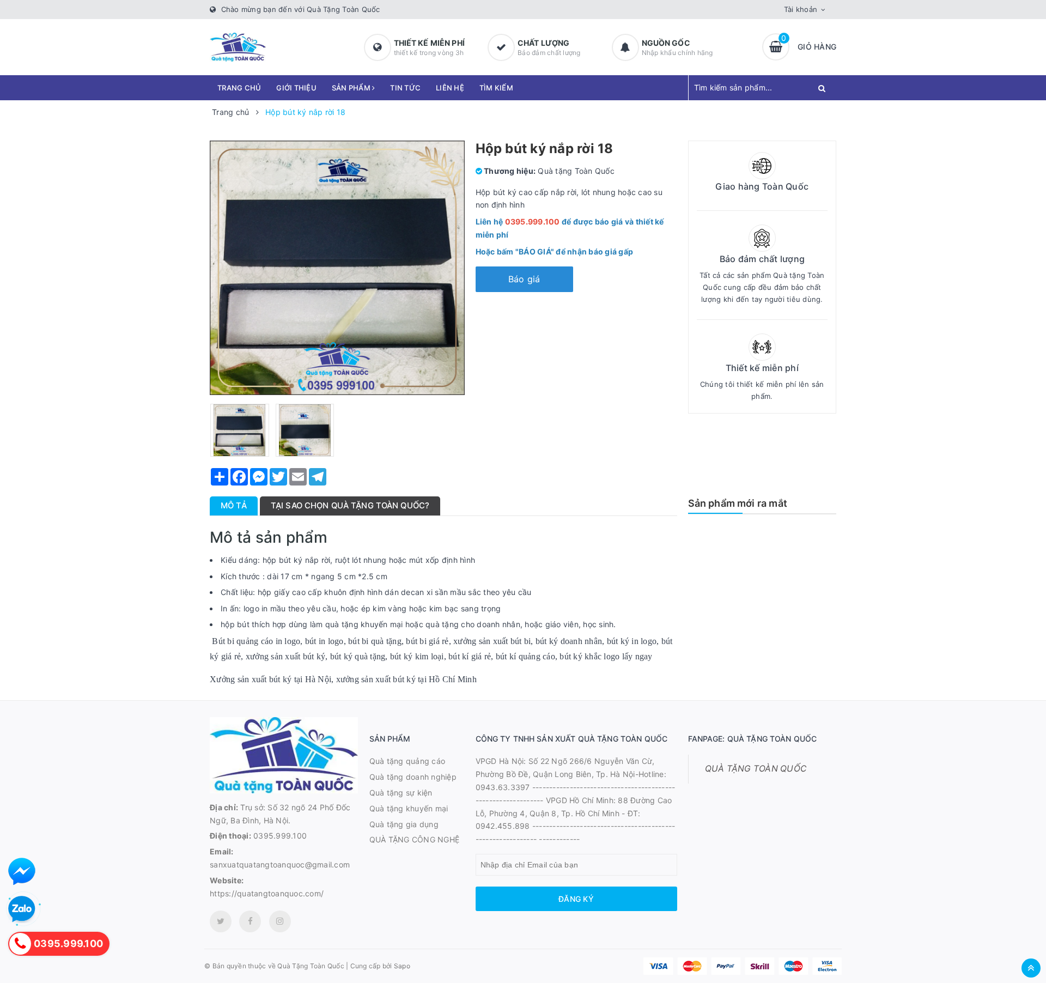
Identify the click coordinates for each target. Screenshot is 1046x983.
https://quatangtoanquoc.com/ (267, 893)
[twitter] (221, 921)
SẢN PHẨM (352, 87)
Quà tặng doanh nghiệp (413, 776)
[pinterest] (280, 921)
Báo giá (524, 279)
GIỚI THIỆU (296, 87)
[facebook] (250, 921)
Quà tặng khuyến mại (408, 808)
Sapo (402, 966)
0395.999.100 (280, 835)
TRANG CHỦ (239, 87)
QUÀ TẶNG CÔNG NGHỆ (414, 839)
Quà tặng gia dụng (404, 824)
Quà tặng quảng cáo (407, 761)
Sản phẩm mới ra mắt (737, 503)
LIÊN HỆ (450, 87)
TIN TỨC (405, 87)
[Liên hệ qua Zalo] (21, 909)
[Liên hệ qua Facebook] (21, 871)
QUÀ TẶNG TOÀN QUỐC (756, 768)
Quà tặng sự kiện (401, 792)
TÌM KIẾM (496, 87)
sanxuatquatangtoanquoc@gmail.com (280, 864)
